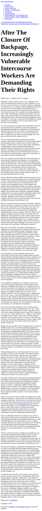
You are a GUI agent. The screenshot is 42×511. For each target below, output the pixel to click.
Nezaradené (13, 500)
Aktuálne (7, 5)
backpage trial (25, 404)
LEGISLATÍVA (10, 13)
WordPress (12, 507)
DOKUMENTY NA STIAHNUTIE (16, 15)
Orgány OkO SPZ (10, 8)
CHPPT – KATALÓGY (12, 10)
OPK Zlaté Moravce (7, 1)
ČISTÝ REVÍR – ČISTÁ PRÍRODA (16, 17)
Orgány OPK (9, 6)
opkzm (26, 98)
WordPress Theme (24, 507)
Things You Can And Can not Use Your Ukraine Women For (19, 24)
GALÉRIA (8, 12)
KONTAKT (8, 19)
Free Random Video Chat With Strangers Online (17, 22)
